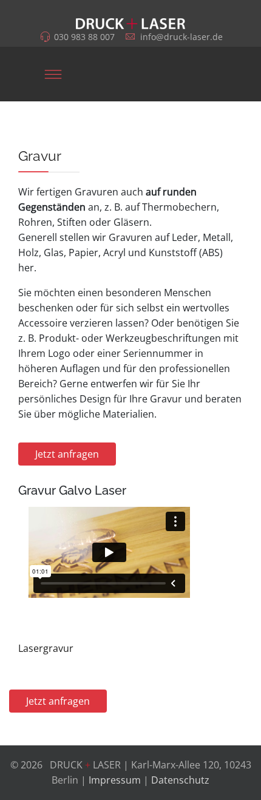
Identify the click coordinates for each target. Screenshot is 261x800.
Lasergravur (45, 648)
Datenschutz (180, 780)
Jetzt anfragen (67, 454)
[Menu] (53, 74)
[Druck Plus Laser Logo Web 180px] (130, 16)
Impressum (115, 780)
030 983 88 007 (84, 36)
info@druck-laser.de (181, 36)
